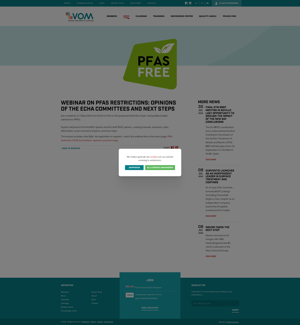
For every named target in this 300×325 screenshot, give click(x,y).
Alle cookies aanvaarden (160, 167)
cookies (154, 156)
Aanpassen (134, 167)
